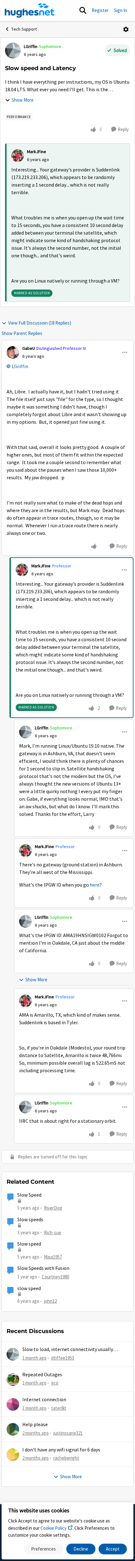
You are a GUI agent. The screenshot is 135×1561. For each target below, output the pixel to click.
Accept (113, 1549)
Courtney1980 (55, 1277)
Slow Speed (29, 1195)
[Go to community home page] (30, 10)
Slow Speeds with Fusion (43, 1268)
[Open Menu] (126, 29)
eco (54, 1383)
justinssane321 (68, 1433)
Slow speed (29, 1244)
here (95, 885)
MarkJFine (36, 151)
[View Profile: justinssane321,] (13, 1429)
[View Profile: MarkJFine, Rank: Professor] (22, 570)
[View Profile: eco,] (13, 1379)
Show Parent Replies (22, 333)
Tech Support (24, 29)
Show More (23, 100)
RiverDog (53, 1208)
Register (100, 10)
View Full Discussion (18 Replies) (39, 323)
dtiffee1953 (62, 1358)
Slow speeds (30, 1220)
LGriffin (30, 46)
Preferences (43, 1549)
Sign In (120, 10)
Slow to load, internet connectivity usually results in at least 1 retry (67, 1349)
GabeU (28, 348)
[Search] (83, 10)
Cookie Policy (53, 1528)
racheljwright (66, 1458)
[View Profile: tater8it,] (13, 1404)
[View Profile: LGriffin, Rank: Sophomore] (13, 50)
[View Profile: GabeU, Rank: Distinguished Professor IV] (13, 352)
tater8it (58, 1408)
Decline (80, 1549)
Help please (35, 1424)
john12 (50, 1301)
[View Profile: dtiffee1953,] (13, 1354)
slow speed (29, 1288)
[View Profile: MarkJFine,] (17, 155)
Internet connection (44, 1400)
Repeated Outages (42, 1375)
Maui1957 (53, 1257)
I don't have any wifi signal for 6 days (61, 1450)
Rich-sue (52, 1232)
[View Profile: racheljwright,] (13, 1454)
